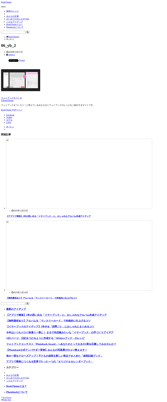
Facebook (10, 115)
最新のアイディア (16, 309)
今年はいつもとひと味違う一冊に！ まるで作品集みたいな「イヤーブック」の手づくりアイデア (60, 332)
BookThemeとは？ (14, 24)
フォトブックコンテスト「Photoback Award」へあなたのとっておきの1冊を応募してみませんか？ (61, 344)
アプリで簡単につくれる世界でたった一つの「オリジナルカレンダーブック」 (49, 361)
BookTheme (6, 2)
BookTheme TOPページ (11, 110)
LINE (8, 122)
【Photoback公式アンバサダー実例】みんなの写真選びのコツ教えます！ (46, 350)
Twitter (9, 117)
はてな (9, 120)
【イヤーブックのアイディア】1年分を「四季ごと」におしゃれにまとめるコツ (50, 326)
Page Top (7, 400)
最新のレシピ (12, 11)
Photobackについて (14, 27)
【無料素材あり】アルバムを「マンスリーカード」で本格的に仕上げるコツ (41, 298)
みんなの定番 (12, 16)
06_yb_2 (10, 127)
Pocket (22, 60)
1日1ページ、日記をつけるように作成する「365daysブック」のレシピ (45, 338)
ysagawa (11, 54)
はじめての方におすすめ (17, 19)
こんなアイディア (14, 22)
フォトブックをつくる (11, 98)
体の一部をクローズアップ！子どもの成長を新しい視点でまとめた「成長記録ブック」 (54, 355)
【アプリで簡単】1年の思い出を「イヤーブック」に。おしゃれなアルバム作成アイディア (48, 216)
